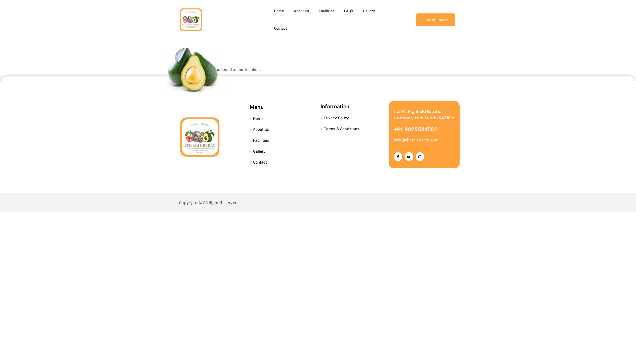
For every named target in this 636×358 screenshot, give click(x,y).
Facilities (326, 11)
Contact (280, 28)
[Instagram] (420, 156)
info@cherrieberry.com (416, 140)
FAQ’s (348, 11)
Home (279, 11)
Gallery (369, 11)
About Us (301, 11)
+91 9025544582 (415, 130)
